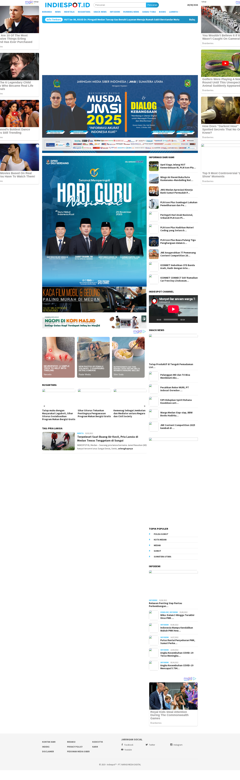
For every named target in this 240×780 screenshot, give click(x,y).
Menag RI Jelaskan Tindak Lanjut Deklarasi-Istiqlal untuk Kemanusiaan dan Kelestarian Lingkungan (127, 415)
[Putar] (153, 319)
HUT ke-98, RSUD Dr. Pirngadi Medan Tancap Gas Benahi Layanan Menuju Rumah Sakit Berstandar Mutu (65, 19)
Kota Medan (160, 539)
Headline (164, 612)
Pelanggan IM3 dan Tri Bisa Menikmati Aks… (175, 376)
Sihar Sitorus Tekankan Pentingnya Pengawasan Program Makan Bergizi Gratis (58, 413)
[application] (173, 309)
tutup (36, 1)
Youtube (128, 749)
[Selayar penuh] (193, 319)
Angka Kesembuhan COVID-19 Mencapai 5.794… (176, 667)
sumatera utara (162, 556)
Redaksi (71, 742)
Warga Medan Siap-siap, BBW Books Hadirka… (176, 414)
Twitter (152, 744)
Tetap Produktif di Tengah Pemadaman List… (171, 366)
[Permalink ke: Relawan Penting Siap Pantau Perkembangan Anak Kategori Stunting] (173, 584)
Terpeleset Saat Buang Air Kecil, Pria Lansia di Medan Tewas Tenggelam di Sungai (107, 438)
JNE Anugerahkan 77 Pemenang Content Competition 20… (178, 254)
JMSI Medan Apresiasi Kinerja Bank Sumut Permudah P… (176, 191)
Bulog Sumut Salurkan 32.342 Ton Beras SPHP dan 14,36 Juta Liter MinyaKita (175, 19)
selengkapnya (125, 448)
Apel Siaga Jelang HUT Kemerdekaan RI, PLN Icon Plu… (178, 166)
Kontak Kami (49, 742)
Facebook (128, 744)
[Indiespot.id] (67, 4)
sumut (157, 551)
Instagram (178, 744)
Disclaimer (48, 751)
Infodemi (153, 600)
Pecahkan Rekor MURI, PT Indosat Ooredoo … (174, 389)
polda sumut (161, 534)
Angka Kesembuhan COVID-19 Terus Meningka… (176, 654)
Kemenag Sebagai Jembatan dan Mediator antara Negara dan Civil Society (94, 413)
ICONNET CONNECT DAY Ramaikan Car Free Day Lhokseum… (179, 279)
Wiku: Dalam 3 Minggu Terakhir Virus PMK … (177, 617)
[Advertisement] (120, 48)
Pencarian (152, 4)
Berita (80, 433)
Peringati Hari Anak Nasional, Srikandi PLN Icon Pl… (176, 216)
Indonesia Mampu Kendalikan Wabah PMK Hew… (176, 629)
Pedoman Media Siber (78, 751)
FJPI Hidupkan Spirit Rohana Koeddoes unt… (176, 401)
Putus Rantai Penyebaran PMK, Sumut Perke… (177, 642)
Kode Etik (97, 742)
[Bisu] (188, 319)
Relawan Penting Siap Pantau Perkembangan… (165, 605)
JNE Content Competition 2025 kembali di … (177, 427)
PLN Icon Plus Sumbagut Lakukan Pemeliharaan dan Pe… (178, 204)
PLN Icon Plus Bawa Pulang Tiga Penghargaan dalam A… (178, 241)
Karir (95, 746)
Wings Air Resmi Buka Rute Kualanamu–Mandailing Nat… (176, 179)
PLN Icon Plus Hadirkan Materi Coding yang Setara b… (177, 229)
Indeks (45, 746)
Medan (157, 545)
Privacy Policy (74, 746)
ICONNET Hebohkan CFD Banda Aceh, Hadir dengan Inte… (177, 267)
